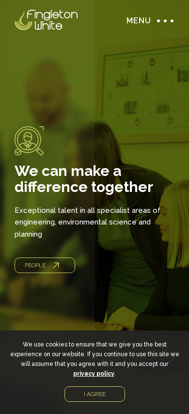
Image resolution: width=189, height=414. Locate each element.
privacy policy (93, 373)
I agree (95, 394)
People (35, 265)
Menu (162, 21)
